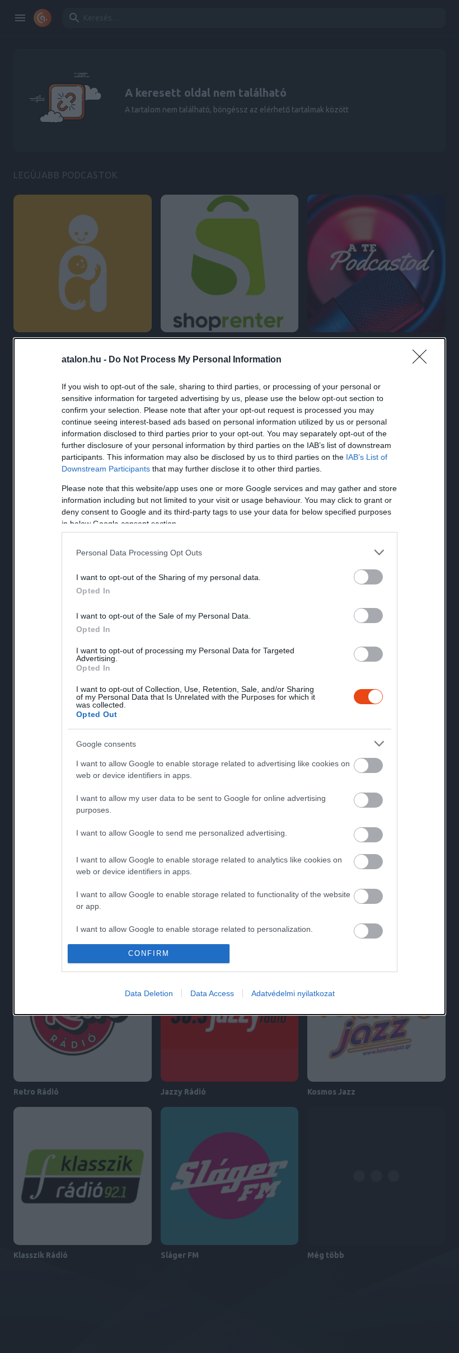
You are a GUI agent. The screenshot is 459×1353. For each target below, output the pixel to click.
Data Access (212, 993)
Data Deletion (149, 993)
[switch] (368, 576)
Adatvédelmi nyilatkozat (293, 993)
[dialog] (229, 676)
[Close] (423, 360)
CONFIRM (149, 953)
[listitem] (229, 552)
